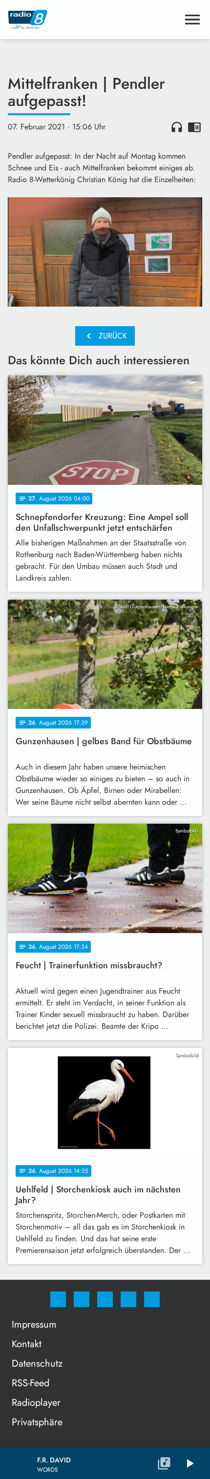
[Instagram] (81, 1299)
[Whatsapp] (105, 1299)
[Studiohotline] (128, 1299)
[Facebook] (58, 1299)
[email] (152, 1299)
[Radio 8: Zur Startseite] (93, 19)
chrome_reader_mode (194, 127)
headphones (177, 127)
